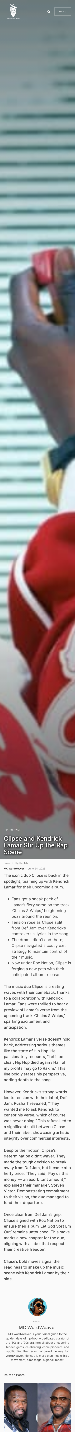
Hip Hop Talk (12, 830)
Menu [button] (62, 11)
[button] (49, 11)
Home (7, 863)
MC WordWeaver (37, 1327)
